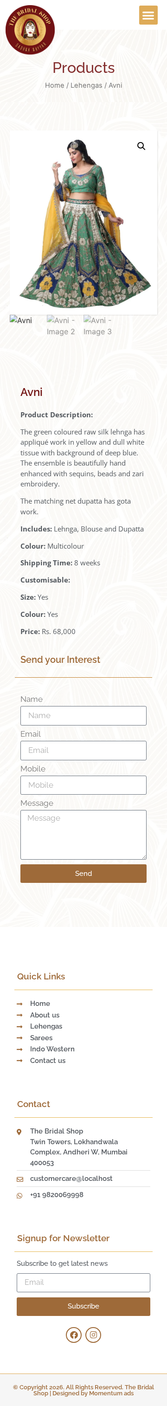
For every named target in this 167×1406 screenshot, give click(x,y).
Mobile (32, 769)
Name (31, 699)
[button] (148, 15)
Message (36, 803)
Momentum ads (111, 1393)
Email (30, 734)
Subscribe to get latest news (62, 1264)
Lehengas (87, 85)
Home (54, 85)
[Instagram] (93, 1335)
